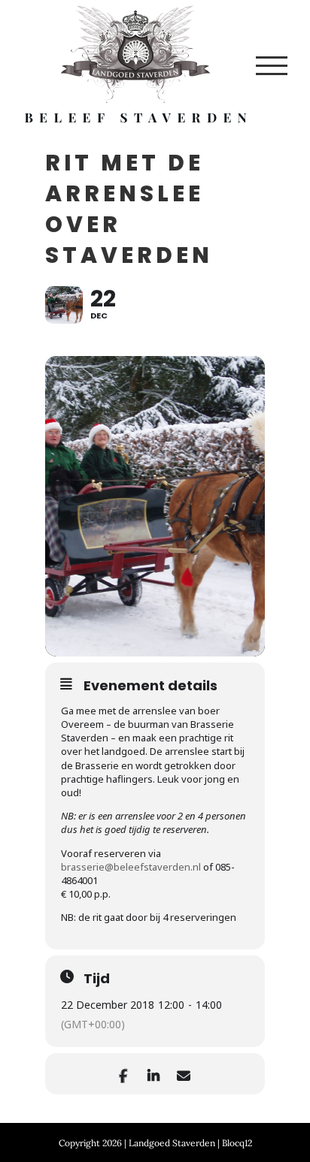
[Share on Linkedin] (153, 1074)
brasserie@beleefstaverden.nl (131, 867)
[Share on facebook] (123, 1074)
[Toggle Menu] (271, 65)
